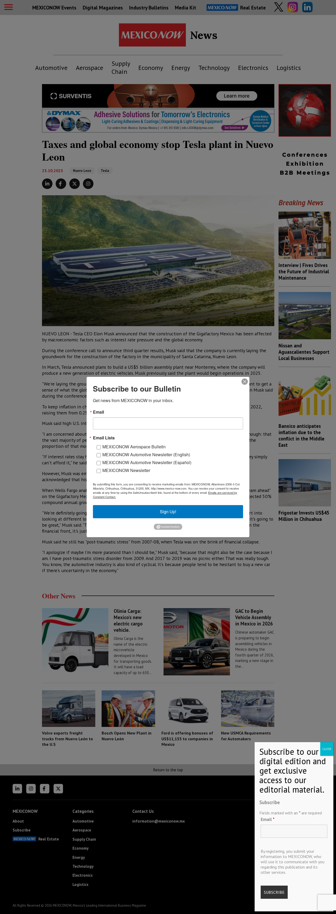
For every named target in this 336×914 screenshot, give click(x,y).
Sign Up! (168, 512)
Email (268, 819)
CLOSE (326, 749)
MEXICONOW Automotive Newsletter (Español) (146, 462)
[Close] (245, 381)
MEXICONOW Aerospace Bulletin (134, 447)
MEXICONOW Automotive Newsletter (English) (146, 454)
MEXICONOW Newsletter (126, 470)
